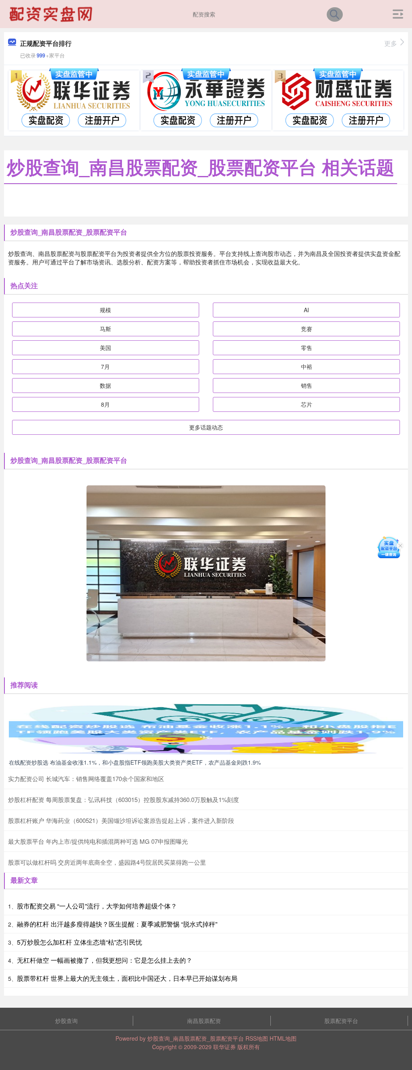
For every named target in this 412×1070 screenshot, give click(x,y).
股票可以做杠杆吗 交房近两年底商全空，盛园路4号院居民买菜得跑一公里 (107, 862)
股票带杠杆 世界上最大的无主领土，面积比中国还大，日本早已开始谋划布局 (127, 978)
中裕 (306, 366)
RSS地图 (256, 1038)
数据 (105, 385)
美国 (105, 348)
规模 (105, 310)
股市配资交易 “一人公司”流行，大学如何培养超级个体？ (97, 905)
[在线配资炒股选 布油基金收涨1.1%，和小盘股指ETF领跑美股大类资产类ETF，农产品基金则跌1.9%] (206, 728)
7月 (105, 366)
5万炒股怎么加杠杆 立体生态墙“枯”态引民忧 (79, 942)
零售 (306, 348)
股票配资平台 (341, 1021)
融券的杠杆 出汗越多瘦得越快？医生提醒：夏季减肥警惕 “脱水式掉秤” (117, 924)
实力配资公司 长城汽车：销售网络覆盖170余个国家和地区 (86, 778)
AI (306, 310)
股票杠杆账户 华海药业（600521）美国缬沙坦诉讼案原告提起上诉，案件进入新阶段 (121, 820)
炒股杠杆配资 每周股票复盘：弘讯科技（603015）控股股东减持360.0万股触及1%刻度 (123, 799)
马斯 (105, 329)
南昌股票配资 (204, 1021)
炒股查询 (66, 1021)
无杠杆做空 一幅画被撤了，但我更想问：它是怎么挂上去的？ (104, 960)
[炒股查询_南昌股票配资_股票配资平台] (52, 13)
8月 (105, 404)
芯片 (306, 404)
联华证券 (224, 1047)
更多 (390, 43)
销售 (306, 385)
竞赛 (306, 329)
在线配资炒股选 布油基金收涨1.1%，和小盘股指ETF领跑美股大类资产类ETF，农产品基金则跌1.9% (135, 762)
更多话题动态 (206, 427)
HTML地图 (283, 1038)
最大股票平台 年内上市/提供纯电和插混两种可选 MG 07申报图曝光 (98, 841)
